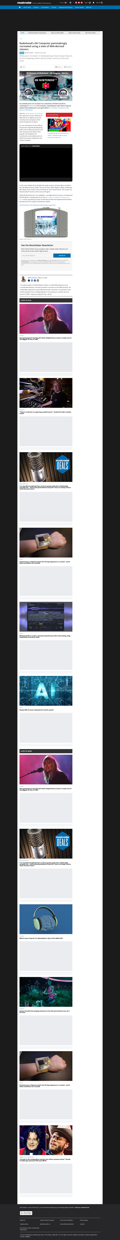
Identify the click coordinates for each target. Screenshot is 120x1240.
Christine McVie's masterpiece (37, 33)
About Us (22, 1220)
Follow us (59, 67)
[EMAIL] (38, 280)
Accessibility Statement (67, 1224)
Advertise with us (45, 1224)
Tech (21, 38)
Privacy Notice (25, 262)
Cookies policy (24, 1224)
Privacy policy (84, 1220)
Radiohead (32, 106)
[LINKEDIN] (32, 280)
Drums (54, 7)
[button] (99, 3)
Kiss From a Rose (90, 33)
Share (23, 67)
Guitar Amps (79, 7)
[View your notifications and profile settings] (93, 2)
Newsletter (69, 67)
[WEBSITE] (35, 280)
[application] (46, 163)
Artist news (27, 7)
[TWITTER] (29, 280)
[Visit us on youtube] (79, 3)
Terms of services (42, 260)
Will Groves (30, 53)
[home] (19, 7)
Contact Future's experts (47, 1220)
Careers (82, 1224)
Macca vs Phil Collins (57, 33)
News (21, 53)
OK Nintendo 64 (30, 113)
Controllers (45, 7)
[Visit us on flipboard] (82, 3)
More (88, 7)
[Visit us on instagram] (76, 3)
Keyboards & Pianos (65, 7)
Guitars (36, 7)
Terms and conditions (66, 1220)
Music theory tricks (74, 33)
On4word (40, 113)
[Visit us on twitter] (73, 3)
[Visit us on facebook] (70, 3)
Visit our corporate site (82, 1207)
